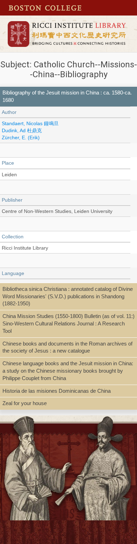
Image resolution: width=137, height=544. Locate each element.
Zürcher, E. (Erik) (21, 137)
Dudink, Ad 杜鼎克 (22, 130)
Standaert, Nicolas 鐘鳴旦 (30, 123)
